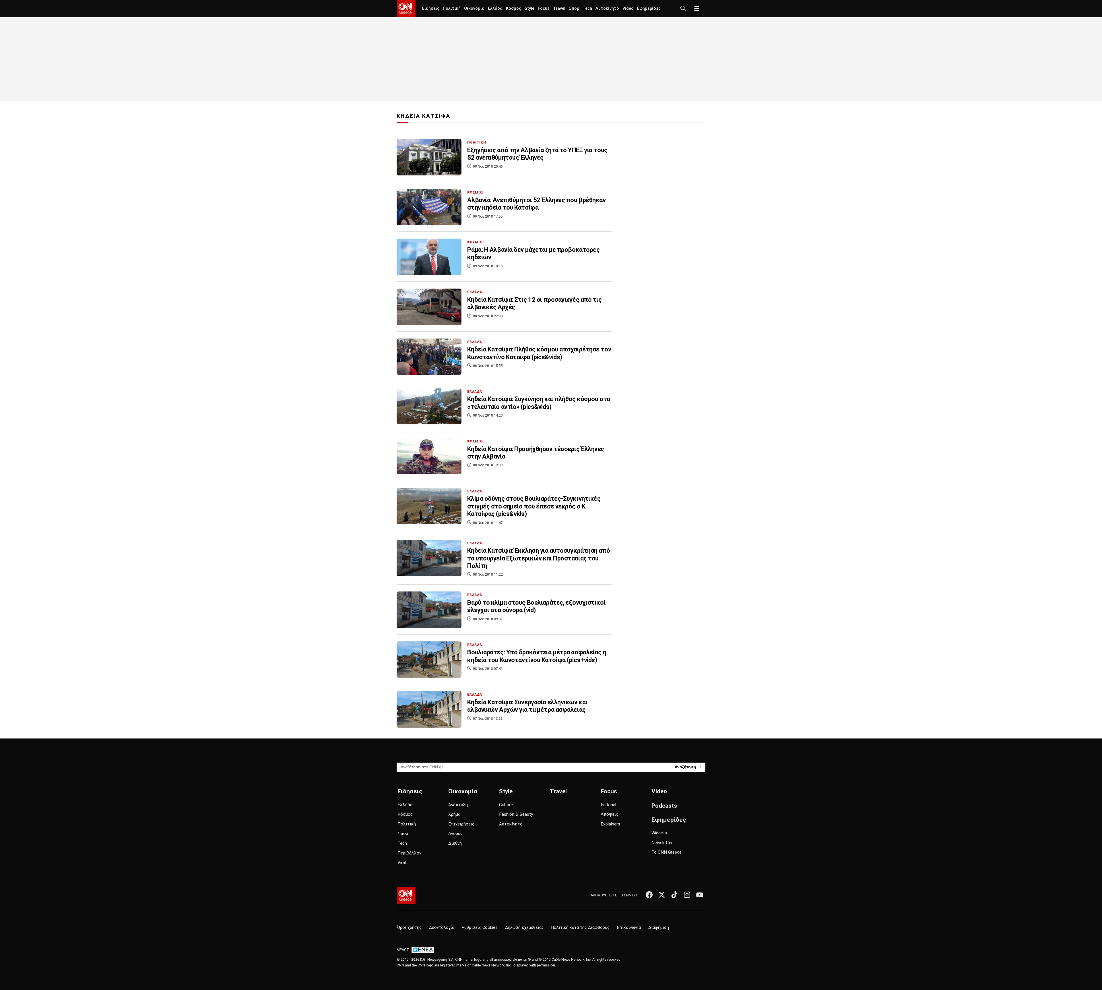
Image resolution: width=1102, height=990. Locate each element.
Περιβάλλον (409, 853)
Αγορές (455, 833)
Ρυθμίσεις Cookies (480, 927)
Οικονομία (474, 8)
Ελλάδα (495, 8)
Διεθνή (455, 843)
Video (628, 8)
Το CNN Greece (666, 852)
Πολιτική (452, 8)
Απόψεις (609, 814)
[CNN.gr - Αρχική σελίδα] (406, 895)
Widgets (659, 833)
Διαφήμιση (658, 927)
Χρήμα (454, 814)
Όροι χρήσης (409, 927)
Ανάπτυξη (458, 804)
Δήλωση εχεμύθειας (524, 927)
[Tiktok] (674, 894)
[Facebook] (649, 894)
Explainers (610, 824)
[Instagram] (687, 894)
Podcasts (664, 805)
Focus (544, 8)
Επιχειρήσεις (461, 824)
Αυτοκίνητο (607, 8)
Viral (401, 862)
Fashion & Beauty (516, 814)
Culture (506, 804)
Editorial (608, 804)
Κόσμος (513, 8)
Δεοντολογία (441, 927)
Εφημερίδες (649, 8)
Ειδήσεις (430, 8)
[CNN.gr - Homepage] (406, 8)
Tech (587, 8)
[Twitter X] (661, 894)
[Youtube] (699, 894)
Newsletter (662, 842)
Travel (559, 8)
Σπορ (574, 8)
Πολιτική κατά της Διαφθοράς (580, 927)
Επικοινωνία (629, 927)
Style (529, 8)
